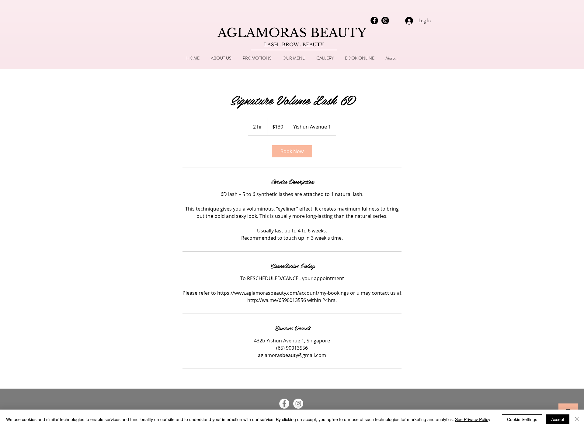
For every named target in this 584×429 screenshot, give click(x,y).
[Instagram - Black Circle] (385, 20)
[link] (292, 151)
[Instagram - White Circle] (298, 404)
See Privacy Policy (472, 419)
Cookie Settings (522, 419)
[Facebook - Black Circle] (374, 20)
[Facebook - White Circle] (284, 404)
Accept (557, 419)
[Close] (576, 419)
